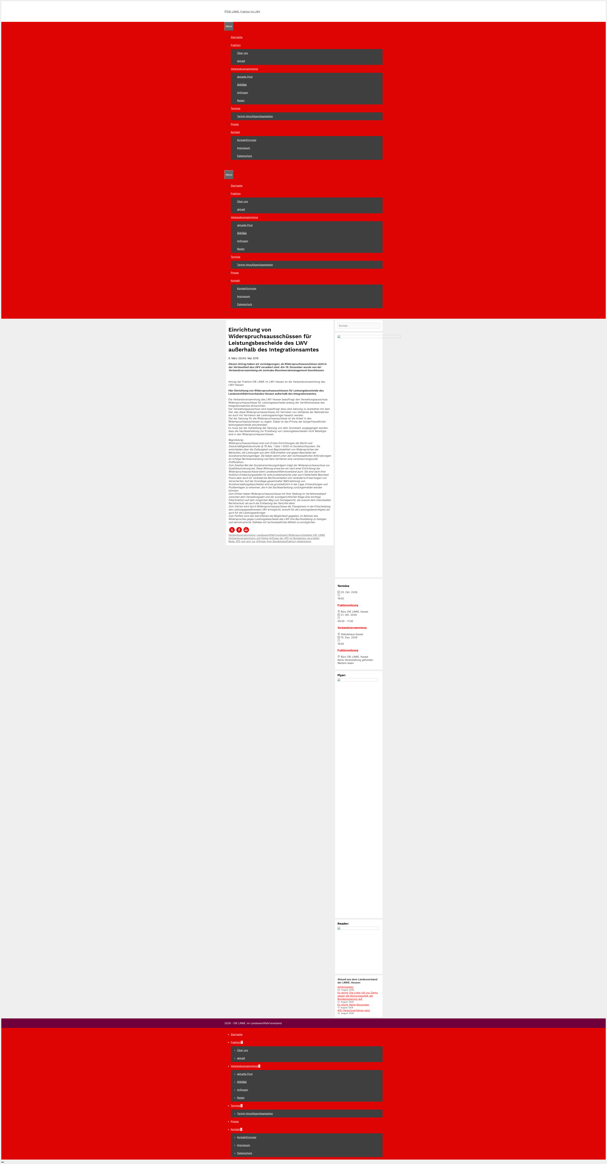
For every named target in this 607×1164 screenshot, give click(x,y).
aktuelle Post (245, 76)
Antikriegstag (345, 987)
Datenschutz (244, 155)
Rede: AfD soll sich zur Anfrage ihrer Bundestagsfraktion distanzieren (269, 541)
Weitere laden (345, 663)
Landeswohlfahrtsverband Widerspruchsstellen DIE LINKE (290, 535)
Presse (235, 124)
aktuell (241, 61)
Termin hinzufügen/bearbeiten (255, 116)
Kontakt (235, 132)
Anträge (242, 84)
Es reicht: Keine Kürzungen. (353, 1004)
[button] (232, 530)
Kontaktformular (246, 140)
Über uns (242, 53)
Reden (241, 100)
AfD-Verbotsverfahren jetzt (353, 1010)
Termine (235, 108)
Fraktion (236, 45)
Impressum (243, 148)
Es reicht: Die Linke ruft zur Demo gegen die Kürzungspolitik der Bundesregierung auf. (357, 996)
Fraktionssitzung (347, 605)
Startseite (236, 37)
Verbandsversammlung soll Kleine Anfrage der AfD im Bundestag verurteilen (273, 538)
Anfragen (242, 92)
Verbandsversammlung (244, 68)
